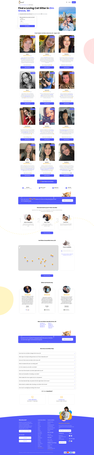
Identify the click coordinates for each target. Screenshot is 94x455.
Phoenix (39, 439)
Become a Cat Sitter (65, 430)
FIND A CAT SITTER (67, 200)
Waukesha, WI (50, 325)
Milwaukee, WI (42, 326)
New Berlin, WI (42, 325)
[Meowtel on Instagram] (71, 435)
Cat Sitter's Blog (50, 435)
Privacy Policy (42, 452)
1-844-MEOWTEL (32, 400)
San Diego (39, 442)
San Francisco (40, 443)
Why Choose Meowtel (51, 427)
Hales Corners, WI (43, 324)
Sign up (73, 2)
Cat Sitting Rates (50, 426)
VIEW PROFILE (27, 67)
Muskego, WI (50, 324)
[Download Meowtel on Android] (71, 441)
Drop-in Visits (50, 439)
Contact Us (61, 400)
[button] (45, 266)
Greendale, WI (42, 323)
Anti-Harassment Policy (49, 452)
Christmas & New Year (51, 448)
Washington (40, 446)
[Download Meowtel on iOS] (69, 441)
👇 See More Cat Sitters (47, 181)
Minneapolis (40, 433)
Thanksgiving (50, 447)
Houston (39, 430)
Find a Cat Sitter (47, 232)
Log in (69, 2)
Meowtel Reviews (50, 429)
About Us (49, 423)
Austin (39, 423)
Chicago (39, 426)
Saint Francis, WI (51, 326)
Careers (49, 430)
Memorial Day (50, 444)
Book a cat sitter (25, 431)
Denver (39, 429)
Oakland (39, 436)
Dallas (39, 427)
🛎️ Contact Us (63, 442)
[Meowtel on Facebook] (69, 435)
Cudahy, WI (50, 327)
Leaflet (54, 270)
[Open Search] (67, 2)
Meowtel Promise (27, 200)
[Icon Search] (61, 251)
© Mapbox (57, 270)
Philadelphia (40, 437)
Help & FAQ (49, 434)
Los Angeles (40, 432)
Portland (39, 440)
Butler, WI (49, 323)
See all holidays (50, 449)
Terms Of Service (36, 452)
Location (22, 18)
